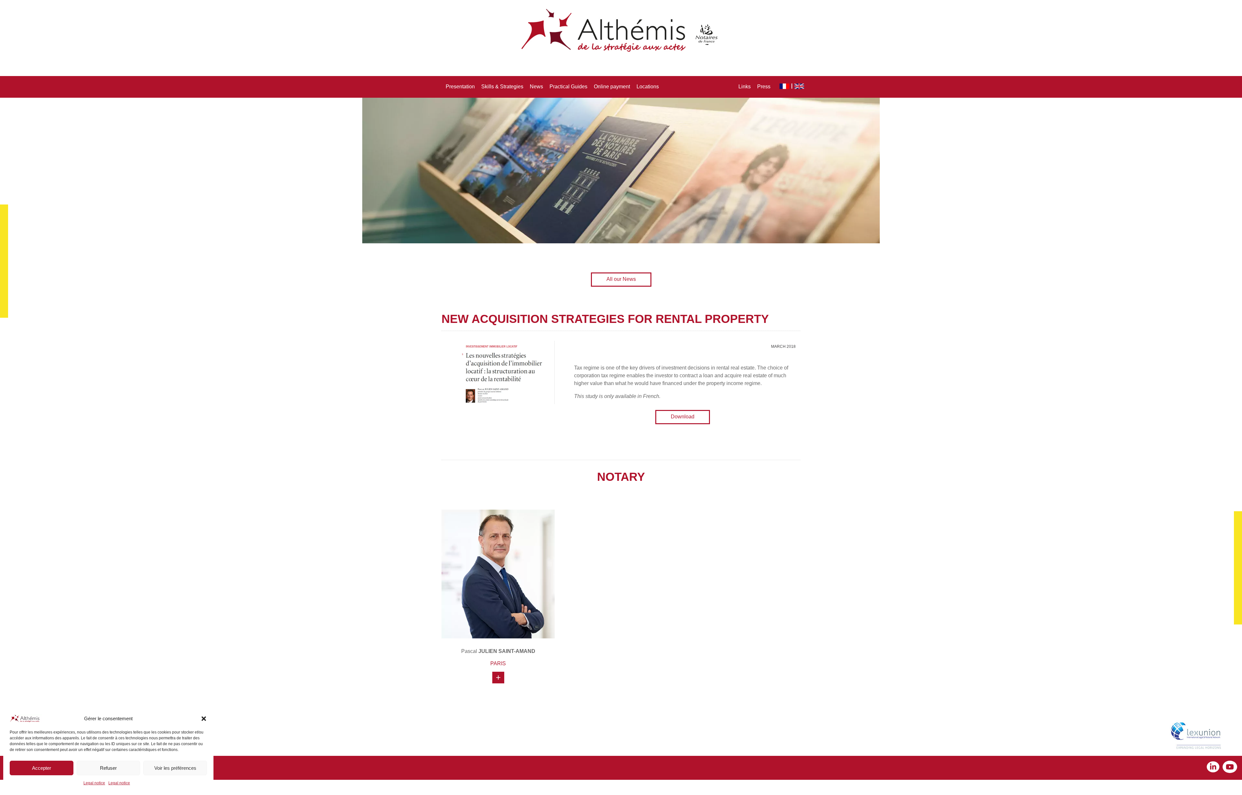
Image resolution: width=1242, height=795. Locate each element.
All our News (621, 279)
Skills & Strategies (502, 86)
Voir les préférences (175, 768)
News (536, 86)
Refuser (108, 768)
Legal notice (94, 783)
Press (763, 86)
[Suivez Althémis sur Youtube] (1230, 768)
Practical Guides (568, 86)
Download (682, 416)
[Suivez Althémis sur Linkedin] (1215, 767)
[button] (204, 718)
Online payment (612, 86)
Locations (648, 86)
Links (744, 86)
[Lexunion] (1197, 736)
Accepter (41, 768)
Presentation (460, 86)
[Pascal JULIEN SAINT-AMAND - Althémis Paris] (498, 574)
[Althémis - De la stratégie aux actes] (621, 30)
